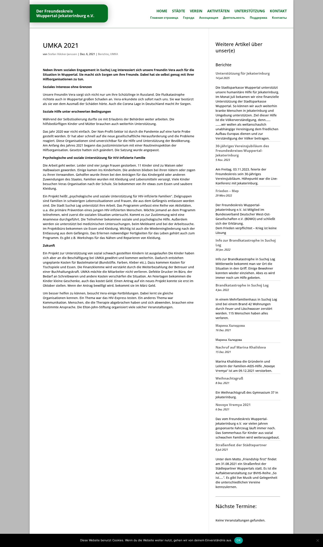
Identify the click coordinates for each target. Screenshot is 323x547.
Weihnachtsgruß (229, 378)
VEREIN (196, 11)
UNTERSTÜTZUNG (249, 11)
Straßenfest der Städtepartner (241, 445)
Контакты (279, 18)
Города (188, 18)
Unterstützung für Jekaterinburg (243, 73)
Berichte (103, 54)
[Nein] (317, 540)
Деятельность (234, 18)
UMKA (114, 54)
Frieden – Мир (227, 191)
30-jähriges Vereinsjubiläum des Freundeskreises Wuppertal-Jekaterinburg (242, 150)
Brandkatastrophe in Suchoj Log (242, 285)
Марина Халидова (230, 325)
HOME (161, 11)
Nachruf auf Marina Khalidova (241, 347)
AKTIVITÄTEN (218, 11)
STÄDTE (178, 11)
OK (238, 540)
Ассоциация (208, 18)
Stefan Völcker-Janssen (62, 54)
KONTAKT (278, 11)
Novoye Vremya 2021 (233, 404)
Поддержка (258, 18)
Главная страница (164, 18)
